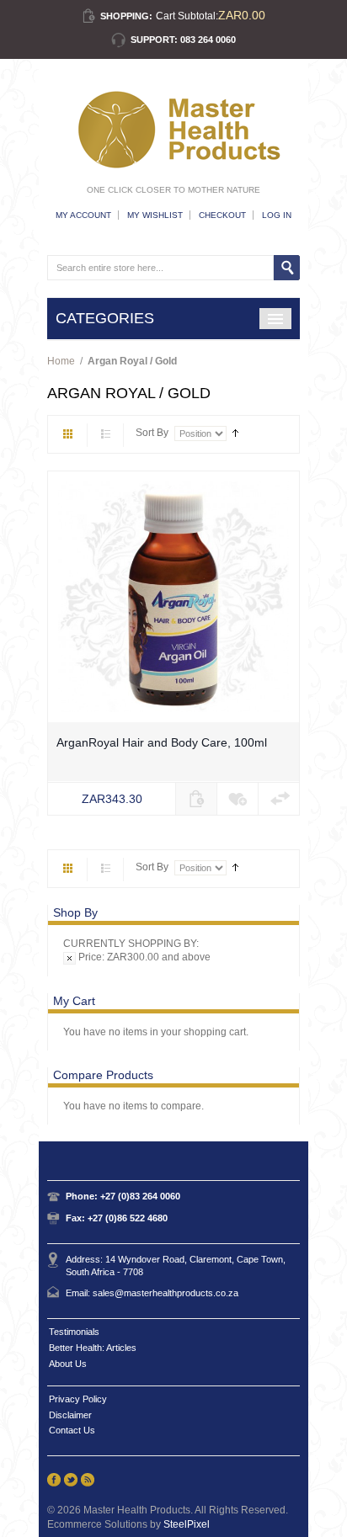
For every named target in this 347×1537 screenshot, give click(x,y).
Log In (276, 215)
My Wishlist (155, 215)
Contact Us (72, 1430)
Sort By (152, 433)
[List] (106, 435)
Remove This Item (69, 958)
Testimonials (74, 1332)
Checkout (222, 215)
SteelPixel (186, 1524)
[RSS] (87, 1479)
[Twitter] (70, 1479)
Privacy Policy (78, 1399)
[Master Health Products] (173, 130)
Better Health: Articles (92, 1348)
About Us (68, 1364)
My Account (83, 215)
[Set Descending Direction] (235, 433)
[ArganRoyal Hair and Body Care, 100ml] (173, 596)
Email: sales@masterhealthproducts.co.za (152, 1293)
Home (61, 361)
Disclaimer (70, 1415)
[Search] (287, 267)
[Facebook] (54, 1479)
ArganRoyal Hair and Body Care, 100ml (161, 742)
